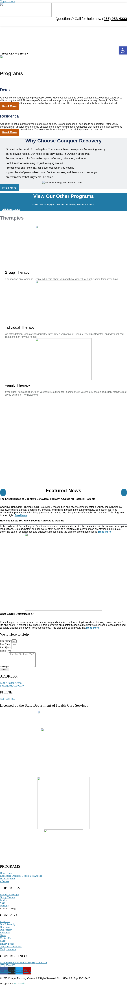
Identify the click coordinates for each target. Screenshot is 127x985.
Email (3, 647)
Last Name (5, 644)
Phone (3, 650)
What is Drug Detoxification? (17, 614)
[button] (125, 23)
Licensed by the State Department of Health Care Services (44, 705)
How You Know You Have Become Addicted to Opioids (32, 520)
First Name (5, 641)
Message (4, 666)
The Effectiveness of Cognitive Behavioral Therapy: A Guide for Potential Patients (47, 499)
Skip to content (7, 1)
